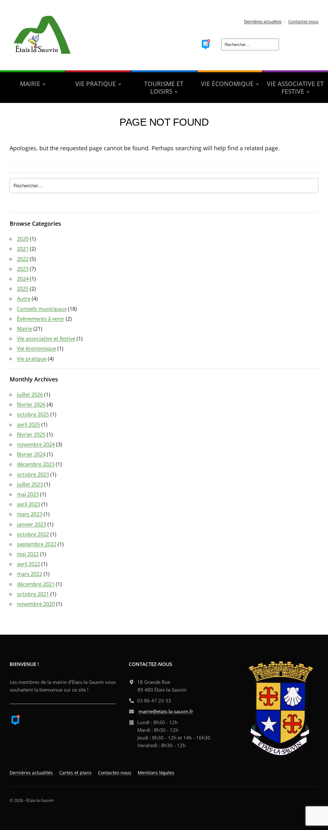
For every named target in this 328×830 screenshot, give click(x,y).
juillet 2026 (30, 394)
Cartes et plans (75, 773)
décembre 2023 (35, 464)
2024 (23, 278)
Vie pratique (31, 358)
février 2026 (31, 404)
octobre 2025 (33, 414)
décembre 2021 (35, 584)
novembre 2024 (36, 444)
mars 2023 (29, 514)
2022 (23, 258)
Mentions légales (156, 773)
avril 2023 (28, 504)
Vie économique (36, 348)
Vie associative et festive (46, 338)
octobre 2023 (33, 474)
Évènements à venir (40, 318)
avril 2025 (28, 424)
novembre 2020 (36, 603)
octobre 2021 (33, 594)
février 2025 (31, 434)
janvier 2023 (31, 524)
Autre (23, 298)
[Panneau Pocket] (205, 43)
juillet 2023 (30, 484)
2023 (23, 268)
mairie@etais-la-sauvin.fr (165, 711)
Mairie (24, 328)
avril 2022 (28, 564)
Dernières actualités (263, 21)
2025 (23, 288)
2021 (23, 248)
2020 (23, 238)
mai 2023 (28, 494)
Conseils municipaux (42, 308)
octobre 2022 (33, 534)
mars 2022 (29, 573)
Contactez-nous (303, 21)
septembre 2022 (36, 544)
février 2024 (31, 454)
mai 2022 (28, 554)
